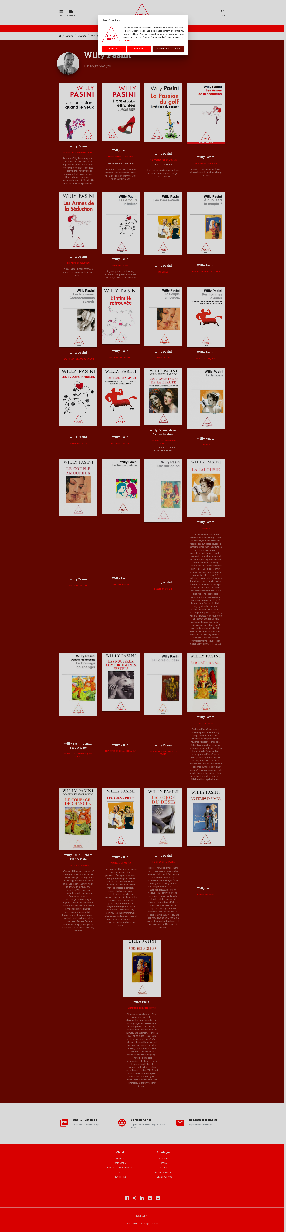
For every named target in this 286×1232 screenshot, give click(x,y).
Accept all (114, 49)
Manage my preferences (168, 49)
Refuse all (139, 49)
